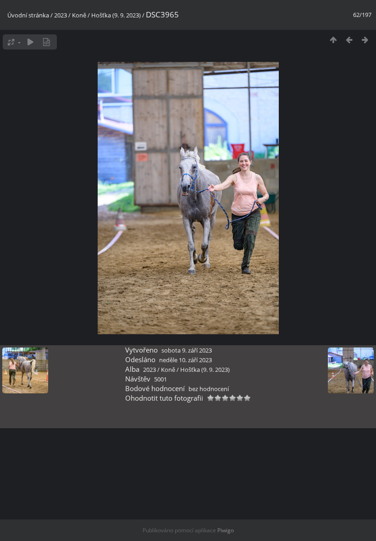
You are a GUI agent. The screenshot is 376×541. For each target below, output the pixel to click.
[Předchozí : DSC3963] (349, 39)
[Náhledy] (333, 39)
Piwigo (225, 530)
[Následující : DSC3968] (365, 39)
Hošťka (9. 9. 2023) (116, 15)
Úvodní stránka (28, 15)
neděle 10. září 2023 (185, 360)
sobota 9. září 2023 (186, 350)
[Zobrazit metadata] (47, 42)
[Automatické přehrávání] (30, 42)
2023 (60, 15)
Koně (79, 15)
